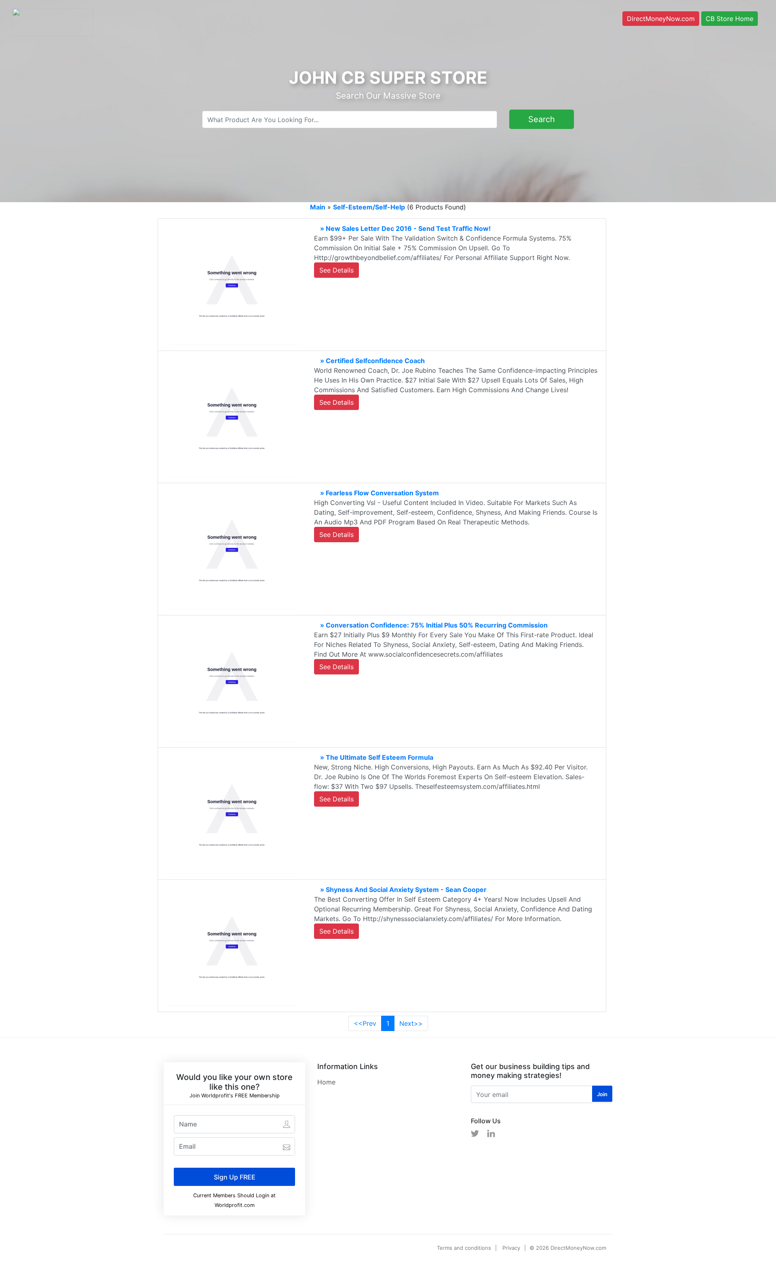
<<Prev (365, 1023)
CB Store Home (729, 19)
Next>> (411, 1023)
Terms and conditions (464, 1248)
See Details (336, 270)
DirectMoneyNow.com (661, 19)
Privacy (511, 1248)
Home (326, 1082)
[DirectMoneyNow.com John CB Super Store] (52, 21)
